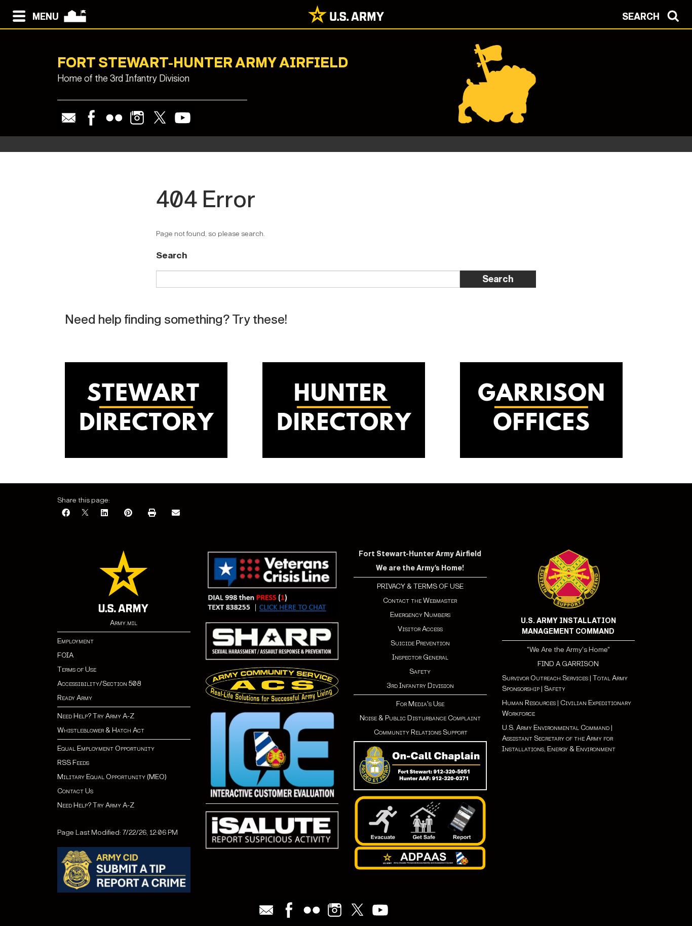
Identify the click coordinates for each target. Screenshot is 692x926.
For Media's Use (420, 704)
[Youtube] (182, 117)
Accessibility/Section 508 (99, 683)
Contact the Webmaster (420, 600)
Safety (420, 671)
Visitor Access (420, 629)
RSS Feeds (73, 762)
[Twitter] (159, 117)
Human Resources (529, 703)
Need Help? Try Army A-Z (95, 716)
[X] (85, 513)
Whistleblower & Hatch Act (100, 730)
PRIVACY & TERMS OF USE (420, 586)
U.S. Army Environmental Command (555, 727)
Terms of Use (76, 669)
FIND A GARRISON (568, 664)
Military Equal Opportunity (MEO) (112, 777)
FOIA (65, 655)
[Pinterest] (128, 513)
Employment (75, 641)
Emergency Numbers (420, 614)
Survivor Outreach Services (545, 678)
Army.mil (123, 623)
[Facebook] (91, 117)
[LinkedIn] (104, 513)
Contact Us (75, 791)
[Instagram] (137, 117)
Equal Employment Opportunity (106, 748)
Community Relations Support (420, 732)
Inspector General (420, 657)
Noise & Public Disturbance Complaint (420, 718)
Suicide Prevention (420, 643)
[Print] (152, 513)
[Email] (68, 117)
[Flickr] (114, 117)
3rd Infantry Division (420, 685)
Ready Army (74, 697)
